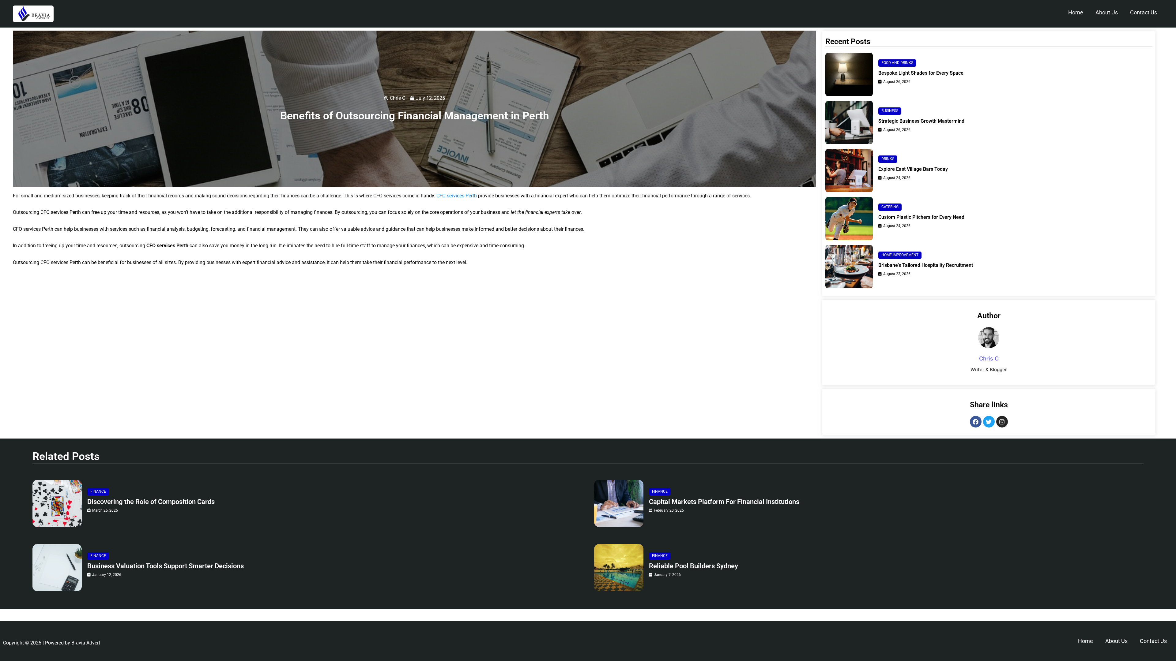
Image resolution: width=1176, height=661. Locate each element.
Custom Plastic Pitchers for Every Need (921, 217)
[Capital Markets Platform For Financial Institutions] (618, 503)
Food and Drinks (897, 63)
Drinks (887, 159)
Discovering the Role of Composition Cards (151, 502)
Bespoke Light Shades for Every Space (920, 73)
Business (889, 111)
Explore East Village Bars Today (913, 169)
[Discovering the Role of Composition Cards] (57, 503)
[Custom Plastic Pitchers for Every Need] (849, 218)
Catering (890, 207)
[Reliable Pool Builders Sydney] (618, 567)
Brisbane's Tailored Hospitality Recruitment (925, 265)
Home (1075, 12)
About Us (1106, 12)
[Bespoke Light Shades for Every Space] (849, 74)
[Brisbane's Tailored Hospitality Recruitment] (849, 266)
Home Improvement (899, 255)
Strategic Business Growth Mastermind (921, 121)
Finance (98, 491)
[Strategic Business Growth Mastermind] (849, 122)
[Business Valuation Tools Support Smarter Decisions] (57, 567)
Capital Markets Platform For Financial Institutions (724, 502)
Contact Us (1143, 12)
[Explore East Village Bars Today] (849, 170)
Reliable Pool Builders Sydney (693, 566)
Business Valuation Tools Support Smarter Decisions (165, 566)
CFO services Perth (456, 196)
